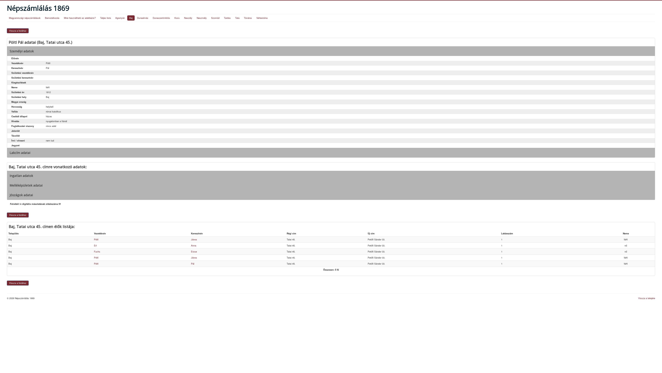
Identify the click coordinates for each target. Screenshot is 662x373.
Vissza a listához (17, 30)
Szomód (215, 18)
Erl (95, 245)
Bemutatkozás (52, 18)
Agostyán (120, 18)
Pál (192, 263)
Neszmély (202, 18)
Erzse (194, 251)
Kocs (177, 18)
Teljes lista (105, 18)
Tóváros (248, 18)
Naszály (188, 18)
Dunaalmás (142, 18)
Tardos (227, 18)
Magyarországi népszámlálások (25, 18)
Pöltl (96, 239)
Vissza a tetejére (646, 298)
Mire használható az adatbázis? (80, 18)
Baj (131, 18)
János (194, 239)
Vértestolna (262, 18)
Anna (193, 245)
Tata (237, 18)
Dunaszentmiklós (161, 18)
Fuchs (97, 251)
